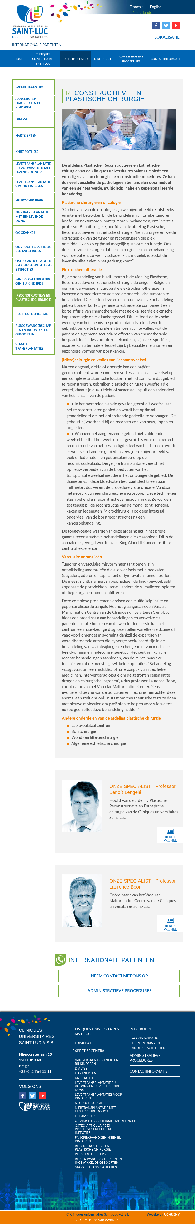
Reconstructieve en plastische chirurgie (33, 298)
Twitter (166, 25)
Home (19, 58)
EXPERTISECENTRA (75, 58)
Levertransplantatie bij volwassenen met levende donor (33, 168)
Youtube (176, 25)
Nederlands (142, 13)
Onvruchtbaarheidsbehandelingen (98, 1121)
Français (136, 7)
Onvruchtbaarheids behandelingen (33, 249)
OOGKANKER (25, 233)
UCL (34, 1104)
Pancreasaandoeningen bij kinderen (32, 281)
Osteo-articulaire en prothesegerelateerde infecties (33, 265)
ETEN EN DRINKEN (146, 1043)
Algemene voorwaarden (97, 1220)
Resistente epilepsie (31, 314)
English (156, 7)
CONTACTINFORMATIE (166, 58)
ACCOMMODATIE (145, 1038)
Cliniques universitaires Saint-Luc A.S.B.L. (38, 1036)
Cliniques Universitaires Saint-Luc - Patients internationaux (30, 22)
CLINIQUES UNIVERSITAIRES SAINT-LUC (43, 59)
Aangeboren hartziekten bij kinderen (28, 103)
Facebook (156, 25)
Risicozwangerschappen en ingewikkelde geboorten (33, 330)
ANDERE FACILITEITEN (149, 1048)
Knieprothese (26, 152)
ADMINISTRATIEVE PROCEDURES (131, 59)
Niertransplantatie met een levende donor (32, 217)
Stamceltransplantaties (96, 1167)
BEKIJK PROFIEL (170, 839)
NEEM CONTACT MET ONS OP (119, 976)
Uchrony (172, 1214)
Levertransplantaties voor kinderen (33, 184)
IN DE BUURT (102, 58)
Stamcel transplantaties (29, 346)
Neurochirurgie (29, 200)
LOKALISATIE (167, 37)
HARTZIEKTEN (25, 135)
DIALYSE (21, 119)
